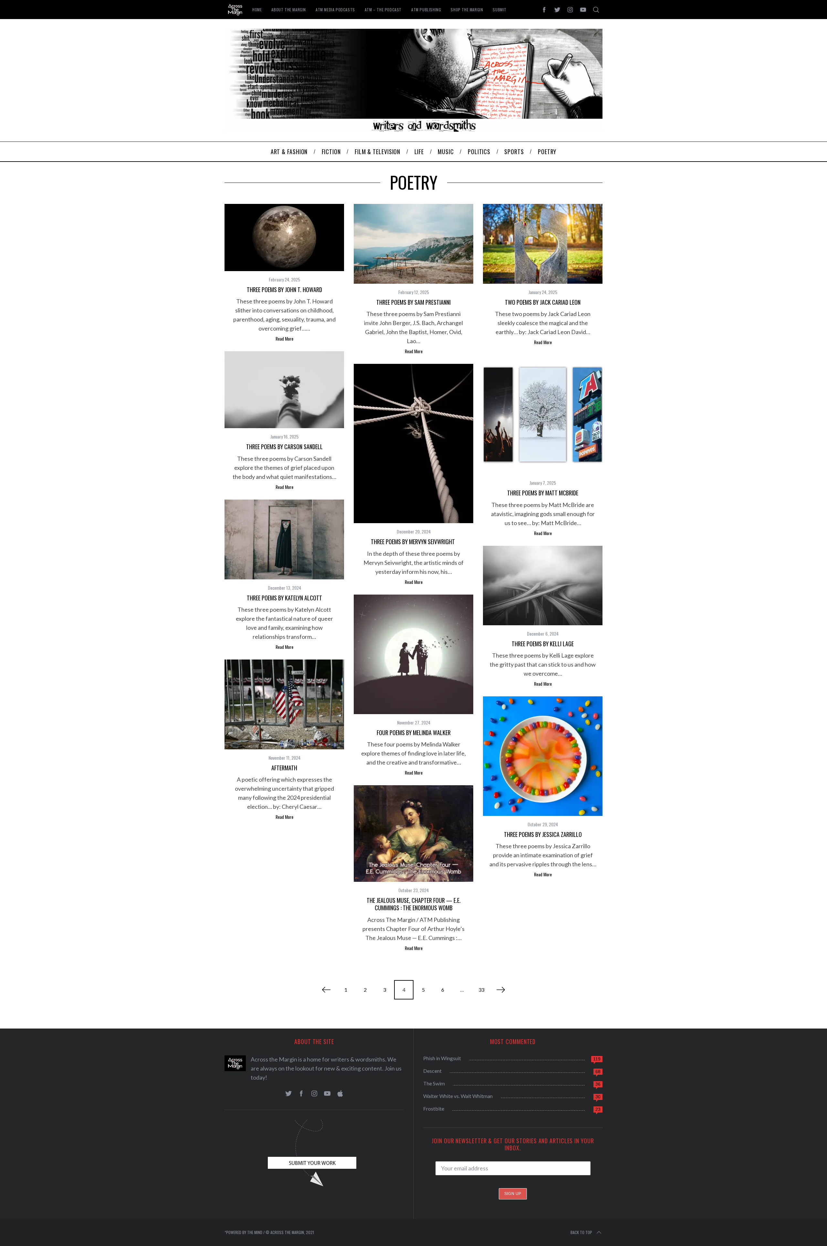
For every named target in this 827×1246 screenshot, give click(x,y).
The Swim (434, 1083)
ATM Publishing (426, 9)
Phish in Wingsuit (442, 1058)
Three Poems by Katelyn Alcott (284, 598)
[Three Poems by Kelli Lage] (542, 585)
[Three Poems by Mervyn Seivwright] (413, 443)
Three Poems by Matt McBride (542, 493)
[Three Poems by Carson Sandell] (284, 389)
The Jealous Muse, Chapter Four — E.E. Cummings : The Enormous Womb (414, 904)
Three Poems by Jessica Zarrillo (543, 834)
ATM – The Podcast (383, 9)
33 (481, 990)
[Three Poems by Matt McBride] (542, 414)
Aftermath (284, 768)
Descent (432, 1071)
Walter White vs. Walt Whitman (458, 1096)
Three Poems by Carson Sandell (284, 446)
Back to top (581, 1232)
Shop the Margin (467, 9)
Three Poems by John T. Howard (284, 289)
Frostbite (433, 1108)
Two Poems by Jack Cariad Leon (543, 302)
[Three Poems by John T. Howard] (284, 237)
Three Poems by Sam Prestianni (413, 302)
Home (257, 9)
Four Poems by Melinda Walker (414, 732)
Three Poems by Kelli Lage (543, 643)
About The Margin (288, 9)
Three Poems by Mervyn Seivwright (413, 541)
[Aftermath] (284, 704)
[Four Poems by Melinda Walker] (413, 654)
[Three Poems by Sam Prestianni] (413, 244)
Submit (500, 9)
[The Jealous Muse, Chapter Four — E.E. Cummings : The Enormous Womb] (413, 833)
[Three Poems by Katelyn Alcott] (284, 539)
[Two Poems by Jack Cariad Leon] (542, 244)
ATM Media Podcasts (335, 9)
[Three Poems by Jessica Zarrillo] (542, 756)
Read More (284, 339)
